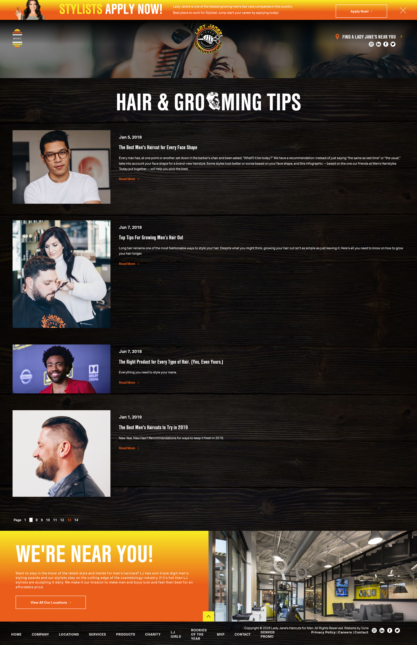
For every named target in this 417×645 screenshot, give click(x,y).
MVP (221, 634)
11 (55, 520)
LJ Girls (176, 634)
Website (350, 628)
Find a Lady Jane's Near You (369, 37)
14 (76, 520)
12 (62, 520)
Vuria (365, 628)
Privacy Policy (324, 632)
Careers (345, 632)
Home (16, 634)
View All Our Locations (49, 602)
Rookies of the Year (199, 634)
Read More (127, 179)
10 (48, 520)
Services (97, 634)
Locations (69, 634)
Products (125, 634)
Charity (153, 634)
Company (40, 634)
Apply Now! (360, 11)
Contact (361, 632)
